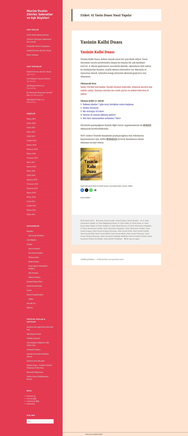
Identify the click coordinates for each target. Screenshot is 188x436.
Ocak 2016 (31, 201)
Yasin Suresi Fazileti (141, 231)
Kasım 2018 (31, 145)
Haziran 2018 (32, 149)
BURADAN (112, 139)
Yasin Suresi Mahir (102, 233)
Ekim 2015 (31, 214)
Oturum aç (31, 396)
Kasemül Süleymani (35, 372)
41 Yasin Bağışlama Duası (106, 223)
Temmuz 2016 (32, 184)
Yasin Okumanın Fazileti (135, 228)
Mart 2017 (31, 162)
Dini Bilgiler (32, 240)
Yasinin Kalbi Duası (101, 42)
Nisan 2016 (31, 197)
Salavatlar (31, 404)
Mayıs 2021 (31, 119)
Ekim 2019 (31, 132)
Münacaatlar (33, 257)
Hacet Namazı (32, 55)
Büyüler (30, 231)
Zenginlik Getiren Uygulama (38, 46)
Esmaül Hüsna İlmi (34, 281)
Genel (29, 290)
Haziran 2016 (32, 188)
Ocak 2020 (31, 127)
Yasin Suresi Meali (118, 233)
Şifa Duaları (33, 273)
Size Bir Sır (31, 303)
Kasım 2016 (31, 166)
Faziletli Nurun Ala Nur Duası (39, 50)
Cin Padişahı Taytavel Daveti (38, 78)
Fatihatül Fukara (33, 349)
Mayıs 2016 (31, 192)
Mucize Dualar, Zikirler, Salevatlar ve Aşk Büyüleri (40, 14)
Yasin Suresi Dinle (125, 231)
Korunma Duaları (35, 253)
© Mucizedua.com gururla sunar (110, 259)
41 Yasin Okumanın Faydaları (139, 226)
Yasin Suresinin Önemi (137, 236)
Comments (33, 401)
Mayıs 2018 (31, 153)
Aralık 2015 (31, 205)
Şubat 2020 (31, 123)
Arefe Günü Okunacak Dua (38, 35)
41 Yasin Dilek (123, 223)
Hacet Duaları (34, 248)
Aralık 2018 (31, 140)
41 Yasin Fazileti (102, 226)
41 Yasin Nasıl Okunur (118, 226)
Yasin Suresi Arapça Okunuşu (105, 231)
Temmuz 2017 (32, 158)
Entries (31, 398)
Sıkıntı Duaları (34, 277)
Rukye (31, 299)
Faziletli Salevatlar (34, 286)
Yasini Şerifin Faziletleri (113, 239)
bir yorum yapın (133, 239)
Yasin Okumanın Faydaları (113, 228)
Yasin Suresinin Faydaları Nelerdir (114, 236)
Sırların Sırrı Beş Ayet (36, 361)
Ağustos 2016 (32, 179)
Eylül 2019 (31, 136)
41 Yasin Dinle (135, 223)
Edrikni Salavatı (33, 338)
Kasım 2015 (31, 210)
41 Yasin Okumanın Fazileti (91, 228)
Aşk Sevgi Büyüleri (36, 235)
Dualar (29, 244)
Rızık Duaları (33, 261)
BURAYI (147, 125)
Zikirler (30, 307)
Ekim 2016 (31, 171)
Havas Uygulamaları (35, 294)
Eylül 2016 (31, 175)
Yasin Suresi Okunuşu (135, 233)
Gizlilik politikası (87, 259)
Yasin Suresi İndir (87, 233)
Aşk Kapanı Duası (34, 85)
